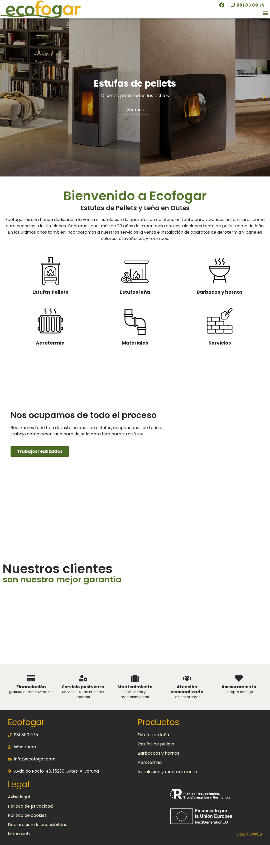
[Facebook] (222, 5)
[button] (265, 13)
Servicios (220, 343)
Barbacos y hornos (220, 292)
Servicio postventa (83, 687)
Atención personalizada (187, 689)
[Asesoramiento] (239, 678)
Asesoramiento (238, 687)
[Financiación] (31, 678)
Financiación (31, 687)
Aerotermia (50, 343)
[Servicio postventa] (83, 678)
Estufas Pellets (50, 292)
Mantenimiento (135, 687)
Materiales (135, 343)
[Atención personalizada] (187, 678)
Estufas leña (135, 292)
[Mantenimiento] (135, 678)
